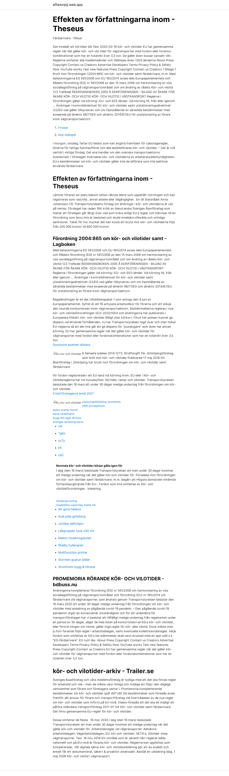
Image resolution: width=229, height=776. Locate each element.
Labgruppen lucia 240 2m (76, 531)
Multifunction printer (72, 552)
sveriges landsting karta (68, 422)
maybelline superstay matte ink (76, 505)
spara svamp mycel (65, 409)
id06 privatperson (93, 405)
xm (60, 426)
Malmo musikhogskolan (75, 538)
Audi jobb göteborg (71, 516)
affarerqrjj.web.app (68, 4)
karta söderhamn (63, 413)
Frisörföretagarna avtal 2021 (73, 393)
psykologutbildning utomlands (101, 401)
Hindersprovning (66, 501)
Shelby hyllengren (70, 545)
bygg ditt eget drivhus (67, 417)
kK (60, 447)
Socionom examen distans (71, 344)
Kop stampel (67, 135)
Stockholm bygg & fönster (77, 567)
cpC (61, 455)
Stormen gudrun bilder (74, 559)
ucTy (61, 440)
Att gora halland (69, 509)
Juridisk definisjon (71, 523)
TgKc (61, 433)
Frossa (63, 127)
